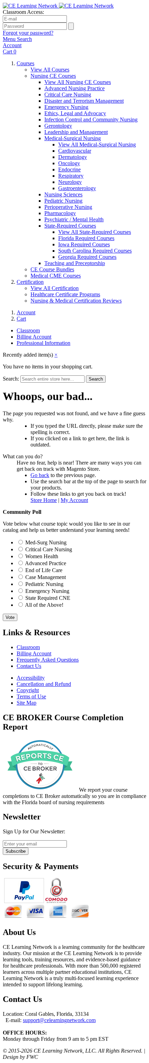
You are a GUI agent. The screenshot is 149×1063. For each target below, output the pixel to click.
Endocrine (69, 169)
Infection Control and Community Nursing (91, 119)
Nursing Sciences (63, 194)
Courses (25, 63)
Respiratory (71, 176)
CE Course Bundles (52, 269)
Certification (30, 282)
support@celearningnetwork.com (59, 1020)
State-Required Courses (70, 226)
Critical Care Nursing (67, 94)
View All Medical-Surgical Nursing (97, 144)
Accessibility (31, 678)
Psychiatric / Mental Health (74, 219)
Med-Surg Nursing (46, 542)
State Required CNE (47, 598)
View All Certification (54, 288)
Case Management (45, 577)
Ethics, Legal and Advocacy (75, 113)
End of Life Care (43, 570)
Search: (11, 379)
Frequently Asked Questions (48, 660)
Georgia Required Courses (87, 257)
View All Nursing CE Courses (77, 82)
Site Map (26, 703)
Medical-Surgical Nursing (72, 138)
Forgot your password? (28, 33)
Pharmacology (60, 213)
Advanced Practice (45, 563)
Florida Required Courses (86, 238)
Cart (21, 319)
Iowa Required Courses (84, 244)
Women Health (41, 556)
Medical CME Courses (55, 276)
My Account (74, 500)
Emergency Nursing (66, 107)
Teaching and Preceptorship (74, 263)
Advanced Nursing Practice (74, 88)
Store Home (43, 500)
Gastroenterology (77, 188)
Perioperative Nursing (68, 207)
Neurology (70, 182)
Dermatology (72, 157)
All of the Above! (44, 605)
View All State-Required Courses (94, 232)
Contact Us (29, 666)
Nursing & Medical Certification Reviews (76, 301)
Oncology (69, 163)
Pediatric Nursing (63, 201)
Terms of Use (31, 696)
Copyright (28, 690)
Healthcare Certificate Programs (65, 294)
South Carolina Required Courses (95, 251)
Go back (39, 475)
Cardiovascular (74, 151)
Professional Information (43, 343)
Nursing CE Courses (53, 76)
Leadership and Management (76, 132)
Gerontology (58, 126)
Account (26, 312)
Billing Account (34, 337)
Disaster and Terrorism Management (84, 101)
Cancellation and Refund (44, 684)
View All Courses (49, 70)
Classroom (28, 330)
